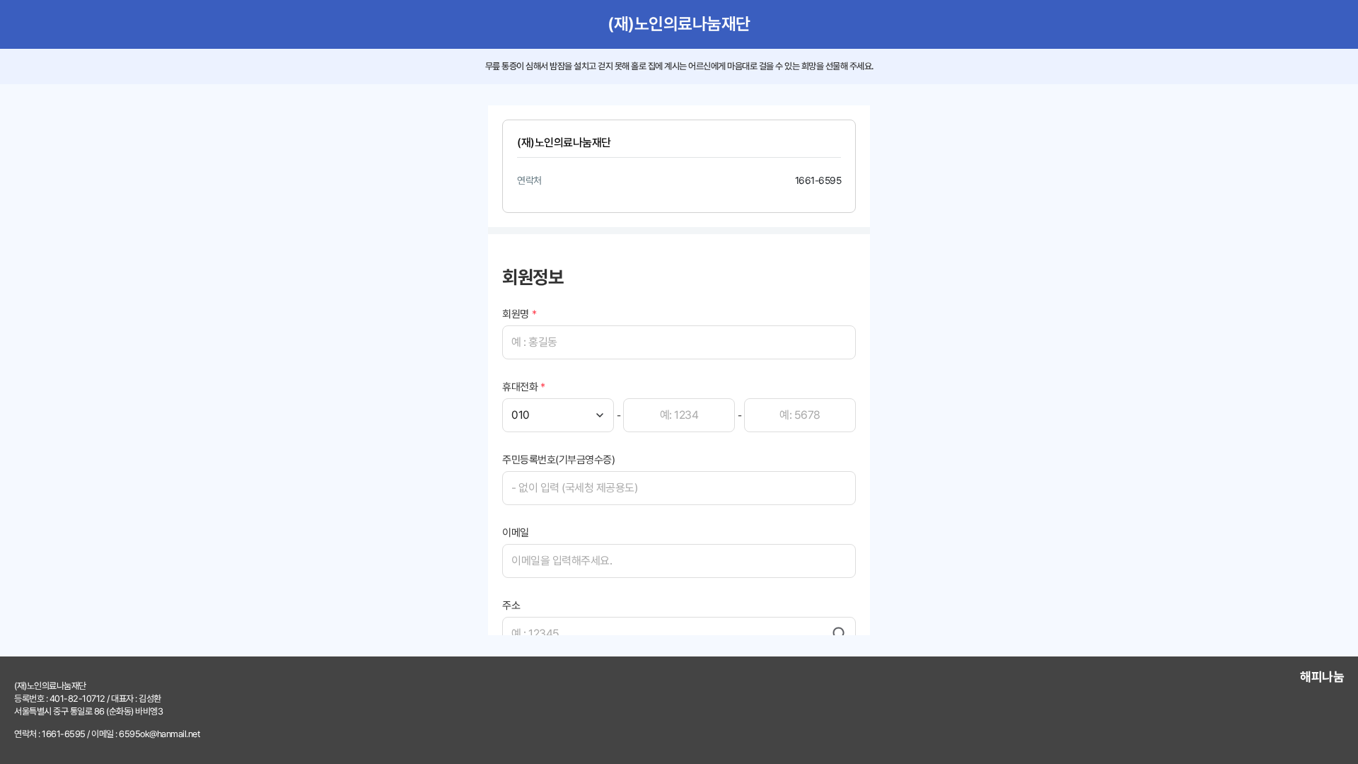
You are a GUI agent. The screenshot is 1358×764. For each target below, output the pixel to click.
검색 (839, 634)
